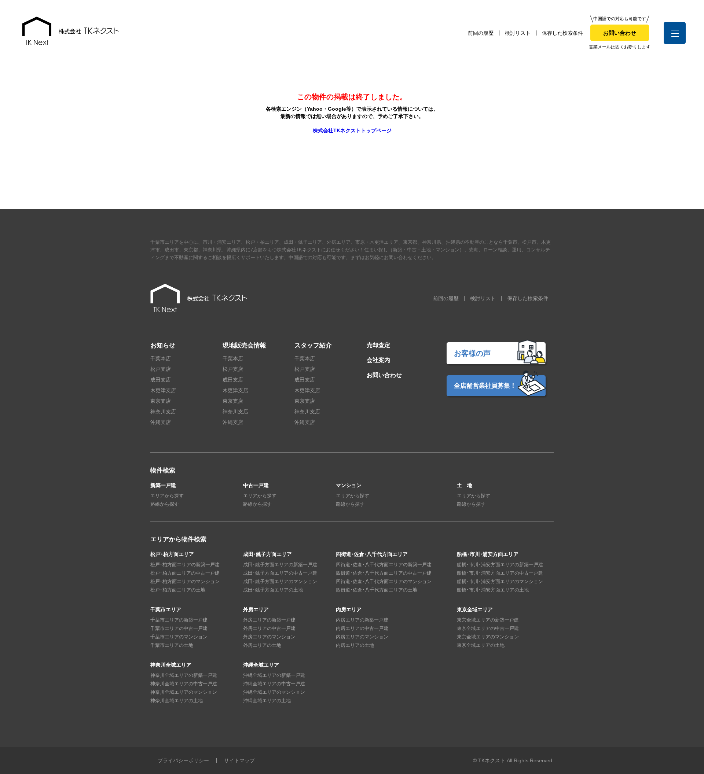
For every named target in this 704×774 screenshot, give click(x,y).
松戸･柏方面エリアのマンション (185, 581)
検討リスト (518, 33)
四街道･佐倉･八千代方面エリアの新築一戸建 (384, 564)
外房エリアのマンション (269, 637)
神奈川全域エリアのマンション (183, 692)
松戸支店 (160, 369)
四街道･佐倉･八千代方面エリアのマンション (384, 581)
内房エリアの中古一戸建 (362, 628)
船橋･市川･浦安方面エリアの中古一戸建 (500, 573)
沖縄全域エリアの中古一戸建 (274, 683)
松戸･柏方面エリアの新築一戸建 (185, 564)
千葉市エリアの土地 (171, 645)
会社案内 (378, 360)
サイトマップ (239, 760)
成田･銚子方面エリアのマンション (280, 581)
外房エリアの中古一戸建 (269, 628)
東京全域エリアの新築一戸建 (488, 620)
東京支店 (160, 401)
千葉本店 (160, 358)
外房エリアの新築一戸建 (269, 620)
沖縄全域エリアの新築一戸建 (274, 675)
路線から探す (164, 504)
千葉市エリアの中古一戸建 (179, 628)
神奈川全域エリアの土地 (176, 700)
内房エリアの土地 (355, 645)
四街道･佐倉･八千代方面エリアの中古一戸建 (384, 573)
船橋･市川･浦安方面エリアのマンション (500, 581)
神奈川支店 (163, 411)
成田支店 (160, 380)
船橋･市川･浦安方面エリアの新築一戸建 (500, 564)
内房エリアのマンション (362, 637)
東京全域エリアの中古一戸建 (488, 628)
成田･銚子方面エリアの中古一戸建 (280, 573)
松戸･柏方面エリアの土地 (177, 590)
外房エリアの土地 (262, 645)
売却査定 (378, 345)
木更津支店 (163, 390)
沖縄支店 (160, 422)
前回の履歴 (481, 33)
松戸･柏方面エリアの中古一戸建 (185, 573)
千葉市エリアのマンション (179, 637)
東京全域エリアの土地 (481, 645)
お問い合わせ (619, 33)
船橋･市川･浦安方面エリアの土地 (493, 590)
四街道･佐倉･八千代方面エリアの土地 (376, 590)
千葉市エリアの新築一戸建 (179, 620)
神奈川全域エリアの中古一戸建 (183, 683)
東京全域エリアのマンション (488, 637)
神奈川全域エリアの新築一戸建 (183, 675)
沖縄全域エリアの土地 (267, 700)
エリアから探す (167, 495)
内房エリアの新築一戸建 (362, 620)
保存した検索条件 (562, 33)
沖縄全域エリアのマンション (274, 692)
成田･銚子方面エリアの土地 (273, 590)
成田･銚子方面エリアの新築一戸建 (280, 564)
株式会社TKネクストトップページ (352, 130)
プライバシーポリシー (183, 760)
